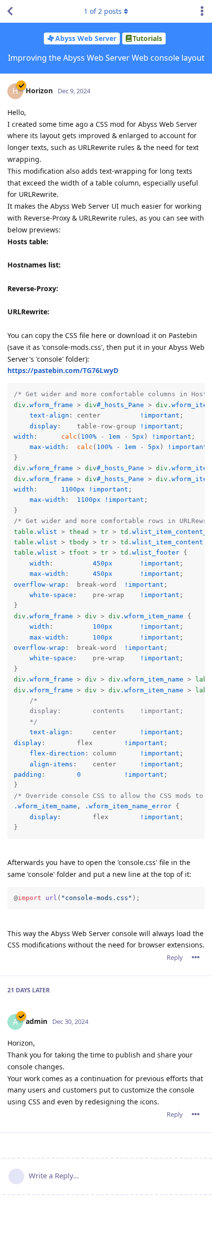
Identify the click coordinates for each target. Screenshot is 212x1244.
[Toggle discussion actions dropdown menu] (202, 11)
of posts (103, 11)
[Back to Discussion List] (10, 11)
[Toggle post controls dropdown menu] (196, 957)
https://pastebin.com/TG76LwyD (62, 370)
